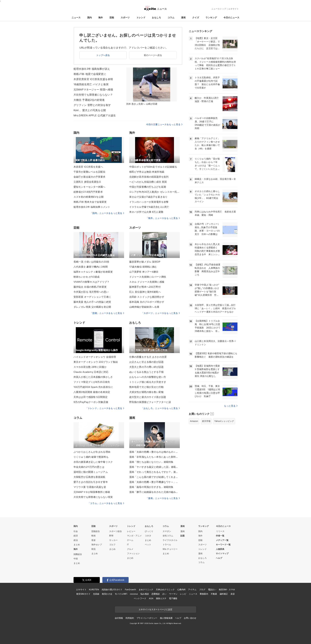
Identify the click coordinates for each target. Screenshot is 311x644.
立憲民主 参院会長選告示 (87, 181)
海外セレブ (96, 544)
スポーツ (125, 17)
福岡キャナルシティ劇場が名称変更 (93, 271)
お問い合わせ (190, 618)
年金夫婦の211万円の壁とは (89, 466)
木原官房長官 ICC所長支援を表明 (93, 79)
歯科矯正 (224, 594)
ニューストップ (218, 8)
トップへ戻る (103, 55)
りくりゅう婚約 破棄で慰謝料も (91, 456)
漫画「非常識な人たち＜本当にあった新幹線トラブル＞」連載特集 (154, 456)
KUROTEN (94, 589)
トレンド (140, 17)
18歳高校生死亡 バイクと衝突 (91, 84)
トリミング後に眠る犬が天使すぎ (147, 381)
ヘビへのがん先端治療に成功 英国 (148, 181)
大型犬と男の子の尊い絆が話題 (146, 366)
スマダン (167, 531)
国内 (89, 17)
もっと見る (230, 405)
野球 (111, 535)
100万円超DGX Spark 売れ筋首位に (93, 387)
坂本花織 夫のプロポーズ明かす (146, 301)
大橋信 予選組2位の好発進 (89, 99)
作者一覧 (220, 535)
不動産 (214, 594)
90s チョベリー (170, 549)
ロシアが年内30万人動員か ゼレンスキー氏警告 (154, 191)
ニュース (76, 17)
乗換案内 (204, 594)
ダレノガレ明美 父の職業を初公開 (92, 306)
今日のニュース (231, 17)
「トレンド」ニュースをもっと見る (104, 408)
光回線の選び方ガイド (112, 589)
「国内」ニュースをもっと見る (106, 213)
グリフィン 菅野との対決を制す (92, 105)
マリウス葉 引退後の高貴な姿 (90, 487)
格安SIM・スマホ (227, 589)
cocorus (134, 594)
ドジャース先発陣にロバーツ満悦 (147, 276)
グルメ (130, 549)
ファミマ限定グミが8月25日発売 (92, 381)
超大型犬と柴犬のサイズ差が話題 (147, 397)
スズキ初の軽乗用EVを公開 (89, 196)
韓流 (93, 549)
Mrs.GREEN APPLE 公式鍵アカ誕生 (95, 115)
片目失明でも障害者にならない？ (93, 94)
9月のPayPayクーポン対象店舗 (91, 402)
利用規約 (130, 618)
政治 (76, 540)
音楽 (93, 540)
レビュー (131, 531)
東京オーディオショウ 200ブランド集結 (96, 361)
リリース (220, 531)
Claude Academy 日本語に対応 (91, 371)
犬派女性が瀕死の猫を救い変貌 (146, 392)
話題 (182, 535)
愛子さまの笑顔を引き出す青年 (91, 481)
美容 (232, 594)
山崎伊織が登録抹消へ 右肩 (144, 306)
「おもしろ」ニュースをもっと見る (159, 408)
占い (164, 594)
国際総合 (78, 554)
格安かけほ (107, 594)
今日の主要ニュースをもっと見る (163, 124)
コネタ (148, 535)
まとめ (77, 544)
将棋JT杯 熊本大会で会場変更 (90, 201)
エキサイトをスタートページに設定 (155, 609)
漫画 (183, 17)
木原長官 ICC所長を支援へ (88, 166)
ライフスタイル (170, 540)
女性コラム (168, 535)
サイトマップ (222, 553)
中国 (76, 558)
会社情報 (119, 618)
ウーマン (173, 594)
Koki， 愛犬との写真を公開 (90, 110)
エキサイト (233, 8)
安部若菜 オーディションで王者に (92, 296)
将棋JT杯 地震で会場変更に (90, 74)
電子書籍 (173, 598)
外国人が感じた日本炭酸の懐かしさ (93, 376)
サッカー (113, 540)
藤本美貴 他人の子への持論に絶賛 (92, 301)
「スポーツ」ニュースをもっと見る (159, 313)
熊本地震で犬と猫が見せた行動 (146, 387)
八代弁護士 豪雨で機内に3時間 (91, 266)
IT (128, 544)
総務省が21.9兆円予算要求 (88, 191)
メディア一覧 (222, 540)
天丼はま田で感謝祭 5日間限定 (91, 397)
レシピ (183, 594)
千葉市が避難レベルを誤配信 (89, 171)
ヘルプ (219, 558)
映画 (93, 535)
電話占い (212, 589)
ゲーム (130, 540)
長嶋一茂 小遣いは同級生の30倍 (91, 261)
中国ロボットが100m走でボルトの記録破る (153, 166)
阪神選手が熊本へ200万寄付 (145, 286)
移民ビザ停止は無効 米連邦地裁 (146, 171)
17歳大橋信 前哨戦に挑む (143, 266)
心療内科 (181, 589)
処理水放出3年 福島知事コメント (92, 206)
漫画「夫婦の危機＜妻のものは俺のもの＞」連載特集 (154, 451)
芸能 (111, 17)
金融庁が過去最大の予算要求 (89, 176)
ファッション (133, 553)
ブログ (202, 589)
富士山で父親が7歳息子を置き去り (148, 196)
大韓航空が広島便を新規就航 (89, 476)
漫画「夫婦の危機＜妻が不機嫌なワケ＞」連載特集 (154, 481)
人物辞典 (220, 549)
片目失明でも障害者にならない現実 (93, 497)
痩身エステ (161, 598)
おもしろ (156, 17)
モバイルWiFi (121, 594)
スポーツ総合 (115, 531)
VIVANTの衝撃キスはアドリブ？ (91, 281)
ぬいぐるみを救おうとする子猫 (146, 371)
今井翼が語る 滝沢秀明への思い (91, 291)
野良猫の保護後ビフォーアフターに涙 (150, 402)
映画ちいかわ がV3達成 (86, 276)
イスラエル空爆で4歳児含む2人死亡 (149, 206)
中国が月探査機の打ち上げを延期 (147, 186)
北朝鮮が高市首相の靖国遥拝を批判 (148, 176)
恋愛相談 (155, 594)
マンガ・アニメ (134, 535)
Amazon (194, 421)
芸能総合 (95, 531)
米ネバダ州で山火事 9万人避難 (146, 211)
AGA (151, 598)
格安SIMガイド (83, 594)
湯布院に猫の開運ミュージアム (91, 471)
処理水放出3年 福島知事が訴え (92, 68)
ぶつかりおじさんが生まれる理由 (92, 451)
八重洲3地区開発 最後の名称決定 (92, 392)
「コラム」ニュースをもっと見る (105, 503)
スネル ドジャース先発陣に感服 (146, 281)
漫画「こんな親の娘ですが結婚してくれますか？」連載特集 (154, 476)
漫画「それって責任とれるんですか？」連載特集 (154, 471)
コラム (171, 17)
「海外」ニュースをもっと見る (162, 218)
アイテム (192, 589)
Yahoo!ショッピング (224, 421)
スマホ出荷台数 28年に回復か (90, 366)
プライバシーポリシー (147, 618)
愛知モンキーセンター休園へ (89, 186)
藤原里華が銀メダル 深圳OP (144, 261)
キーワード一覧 (223, 544)
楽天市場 (206, 421)
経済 (76, 535)
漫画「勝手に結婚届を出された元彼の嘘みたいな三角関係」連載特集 (154, 492)
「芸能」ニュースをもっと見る (106, 313)
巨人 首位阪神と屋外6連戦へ (145, 291)
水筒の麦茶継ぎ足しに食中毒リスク (93, 461)
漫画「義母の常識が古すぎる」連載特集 (151, 487)
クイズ (195, 17)
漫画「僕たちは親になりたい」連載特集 (151, 461)
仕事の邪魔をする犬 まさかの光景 (148, 356)
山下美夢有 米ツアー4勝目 (144, 271)
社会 (76, 531)
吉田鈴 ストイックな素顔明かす (146, 296)
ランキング (211, 17)
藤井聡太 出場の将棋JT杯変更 (90, 286)
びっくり (149, 531)
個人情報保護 (166, 618)
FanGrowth (130, 589)
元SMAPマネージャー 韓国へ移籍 (93, 89)
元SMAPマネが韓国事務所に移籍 (92, 492)
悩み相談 (144, 594)
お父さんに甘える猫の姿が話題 (146, 361)
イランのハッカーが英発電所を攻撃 (148, 201)
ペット (148, 544)
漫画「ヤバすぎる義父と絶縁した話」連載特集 (154, 466)
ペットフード (140, 598)
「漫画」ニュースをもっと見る (162, 498)
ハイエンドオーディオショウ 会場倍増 (95, 356)
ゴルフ (112, 544)
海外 (100, 17)
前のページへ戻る (153, 55)
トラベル (167, 544)
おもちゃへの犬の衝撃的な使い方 (147, 376)
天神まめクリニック (165, 589)
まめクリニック (146, 589)
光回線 (96, 594)
